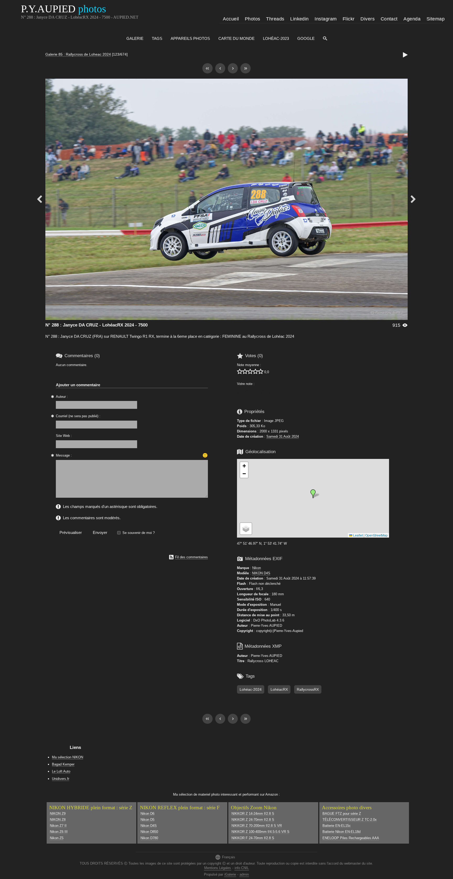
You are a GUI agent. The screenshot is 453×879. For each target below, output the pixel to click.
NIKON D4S (261, 573)
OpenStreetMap (376, 535)
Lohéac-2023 (276, 38)
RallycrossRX (308, 689)
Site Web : (64, 436)
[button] (313, 493)
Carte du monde (236, 38)
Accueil (231, 19)
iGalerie (230, 874)
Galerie (134, 38)
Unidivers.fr (60, 779)
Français (225, 857)
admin (244, 874)
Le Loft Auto (61, 771)
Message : (64, 455)
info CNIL (242, 868)
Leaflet (357, 535)
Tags (157, 38)
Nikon (256, 568)
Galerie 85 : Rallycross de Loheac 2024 (78, 54)
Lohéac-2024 (251, 689)
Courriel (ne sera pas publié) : (78, 416)
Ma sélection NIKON (67, 757)
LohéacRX (279, 689)
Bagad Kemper (63, 764)
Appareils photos (190, 38)
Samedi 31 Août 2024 (282, 436)
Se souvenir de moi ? (138, 533)
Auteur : (62, 397)
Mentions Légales (217, 868)
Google (306, 38)
